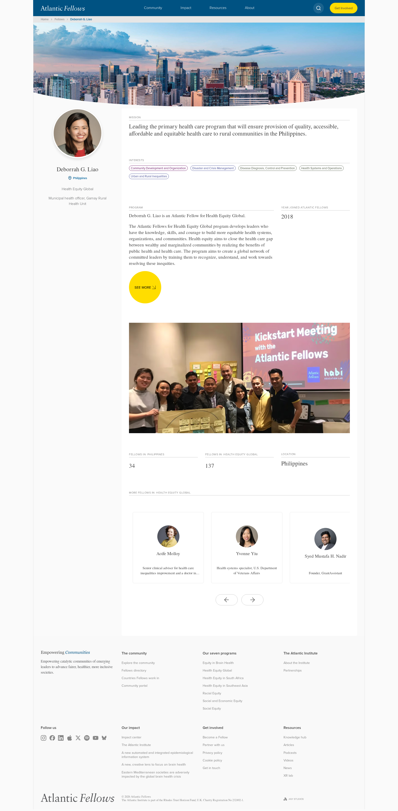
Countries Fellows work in (140, 678)
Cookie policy (212, 760)
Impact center (131, 737)
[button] (153, 8)
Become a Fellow (215, 737)
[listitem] (168, 547)
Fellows (59, 19)
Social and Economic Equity (222, 701)
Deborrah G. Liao (81, 19)
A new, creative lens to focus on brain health (154, 764)
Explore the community (138, 663)
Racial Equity (212, 693)
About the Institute (297, 663)
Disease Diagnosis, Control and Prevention (267, 168)
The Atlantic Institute (136, 745)
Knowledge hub (295, 737)
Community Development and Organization (158, 168)
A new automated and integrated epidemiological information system (157, 755)
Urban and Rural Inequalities (149, 176)
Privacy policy (212, 753)
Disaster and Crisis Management (213, 168)
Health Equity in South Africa (223, 678)
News (288, 768)
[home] (63, 8)
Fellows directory (134, 670)
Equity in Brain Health (218, 663)
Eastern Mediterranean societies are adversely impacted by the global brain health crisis (155, 774)
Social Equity (212, 708)
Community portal (134, 686)
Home (45, 19)
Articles (289, 745)
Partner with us (214, 745)
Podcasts (290, 753)
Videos (288, 760)
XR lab (288, 775)
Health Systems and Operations (321, 168)
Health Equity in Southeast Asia (225, 686)
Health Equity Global (217, 670)
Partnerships (293, 670)
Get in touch (211, 768)
